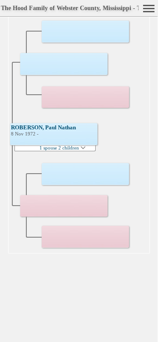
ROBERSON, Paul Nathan (43, 127)
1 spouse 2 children (60, 147)
